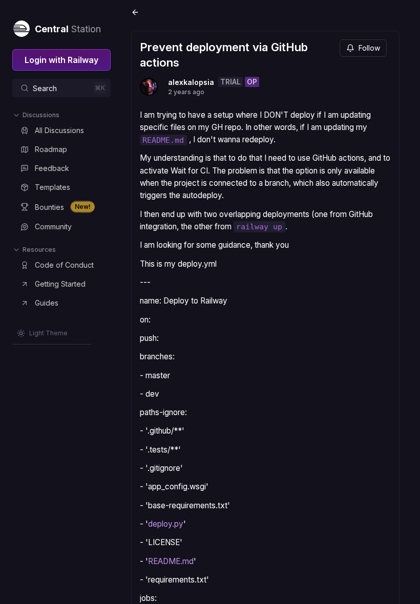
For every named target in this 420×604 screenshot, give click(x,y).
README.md (171, 561)
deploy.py (165, 524)
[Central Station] (21, 26)
